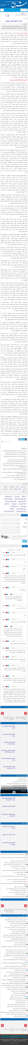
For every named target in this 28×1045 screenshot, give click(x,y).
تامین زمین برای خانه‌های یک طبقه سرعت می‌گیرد (16, 475)
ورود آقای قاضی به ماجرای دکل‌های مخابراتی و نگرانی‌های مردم (14, 896)
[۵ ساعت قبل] (21, 744)
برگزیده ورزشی (24, 795)
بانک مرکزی (5, 489)
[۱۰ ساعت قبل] (21, 845)
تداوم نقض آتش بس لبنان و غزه (19, 957)
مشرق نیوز (16, 4)
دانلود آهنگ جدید (22, 501)
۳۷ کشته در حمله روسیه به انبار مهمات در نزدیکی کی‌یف (15, 927)
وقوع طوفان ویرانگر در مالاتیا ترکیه (19, 993)
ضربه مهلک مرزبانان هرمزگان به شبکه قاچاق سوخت (16, 952)
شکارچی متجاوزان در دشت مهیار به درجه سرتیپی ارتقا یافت (8, 751)
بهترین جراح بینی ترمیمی (10, 501)
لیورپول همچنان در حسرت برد (20, 942)
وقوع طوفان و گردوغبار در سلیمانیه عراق (18, 923)
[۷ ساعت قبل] (20, 712)
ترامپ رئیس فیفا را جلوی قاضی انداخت (18, 890)
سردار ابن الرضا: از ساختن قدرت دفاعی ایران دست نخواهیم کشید (13, 968)
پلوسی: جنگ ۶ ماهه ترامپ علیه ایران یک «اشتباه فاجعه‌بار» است (13, 985)
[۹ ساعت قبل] (21, 837)
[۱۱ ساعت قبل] (20, 1024)
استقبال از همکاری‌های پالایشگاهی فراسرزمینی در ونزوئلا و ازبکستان (15, 469)
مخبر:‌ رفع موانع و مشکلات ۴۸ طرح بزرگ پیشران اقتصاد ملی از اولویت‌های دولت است (14, 466)
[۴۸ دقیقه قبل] (21, 728)
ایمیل (25, 523)
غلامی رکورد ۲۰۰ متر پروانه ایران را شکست (18, 974)
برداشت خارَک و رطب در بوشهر (8, 834)
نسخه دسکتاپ (14, 1036)
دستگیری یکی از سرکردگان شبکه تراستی (8, 727)
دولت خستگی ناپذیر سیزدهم (14, 21)
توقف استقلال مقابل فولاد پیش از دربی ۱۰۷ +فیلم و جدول (8, 799)
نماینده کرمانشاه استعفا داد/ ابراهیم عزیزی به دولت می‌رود (14, 463)
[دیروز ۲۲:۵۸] (21, 808)
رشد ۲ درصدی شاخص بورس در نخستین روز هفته (16, 1006)
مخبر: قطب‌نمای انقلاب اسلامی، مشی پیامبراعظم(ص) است (14, 955)
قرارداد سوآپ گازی (17, 489)
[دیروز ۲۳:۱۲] (21, 800)
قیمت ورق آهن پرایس (21, 509)
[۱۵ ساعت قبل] (7, 1024)
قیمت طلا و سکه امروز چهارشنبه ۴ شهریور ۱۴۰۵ (16, 783)
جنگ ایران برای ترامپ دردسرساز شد (19, 931)
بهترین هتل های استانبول (20, 499)
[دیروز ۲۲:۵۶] (21, 816)
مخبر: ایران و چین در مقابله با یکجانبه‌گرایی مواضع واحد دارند (14, 450)
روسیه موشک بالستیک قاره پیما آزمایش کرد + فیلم (16, 1014)
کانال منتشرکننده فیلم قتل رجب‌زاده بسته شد (9, 743)
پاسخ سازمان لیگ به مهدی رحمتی (19, 1008)
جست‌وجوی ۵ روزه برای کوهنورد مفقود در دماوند (16, 1004)
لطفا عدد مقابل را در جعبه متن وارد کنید (19, 536)
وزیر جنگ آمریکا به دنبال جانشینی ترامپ (18, 866)
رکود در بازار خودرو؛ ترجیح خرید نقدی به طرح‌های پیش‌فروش (8, 718)
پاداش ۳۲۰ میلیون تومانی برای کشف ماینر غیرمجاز (9, 767)
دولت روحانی (23, 487)
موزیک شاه (17, 496)
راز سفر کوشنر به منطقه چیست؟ (20, 970)
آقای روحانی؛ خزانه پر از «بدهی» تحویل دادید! (17, 460)
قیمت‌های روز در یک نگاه (22, 775)
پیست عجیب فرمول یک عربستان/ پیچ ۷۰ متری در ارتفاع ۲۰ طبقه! (13, 1012)
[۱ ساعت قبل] (20, 904)
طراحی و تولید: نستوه (14, 1043)
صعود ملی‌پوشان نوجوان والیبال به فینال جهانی (8, 815)
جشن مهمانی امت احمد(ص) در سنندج (8, 827)
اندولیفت (12, 509)
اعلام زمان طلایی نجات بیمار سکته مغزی (21, 1029)
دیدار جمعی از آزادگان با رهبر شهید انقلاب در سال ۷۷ (15, 953)
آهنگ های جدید (22, 504)
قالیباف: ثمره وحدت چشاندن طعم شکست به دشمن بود (15, 966)
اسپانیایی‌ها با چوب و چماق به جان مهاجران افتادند (16, 921)
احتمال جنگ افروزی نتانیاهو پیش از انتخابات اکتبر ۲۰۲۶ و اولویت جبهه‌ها (14, 884)
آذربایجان (5, 487)
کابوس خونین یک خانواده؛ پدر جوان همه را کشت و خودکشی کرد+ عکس (14, 858)
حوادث (25, 899)
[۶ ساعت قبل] (21, 760)
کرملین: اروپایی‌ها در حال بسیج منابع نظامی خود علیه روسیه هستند (15, 960)
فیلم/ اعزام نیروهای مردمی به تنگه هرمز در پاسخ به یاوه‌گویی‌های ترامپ (14, 854)
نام (26, 519)
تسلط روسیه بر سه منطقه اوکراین (19, 977)
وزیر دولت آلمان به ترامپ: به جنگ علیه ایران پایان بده (15, 941)
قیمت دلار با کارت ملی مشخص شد (19, 781)
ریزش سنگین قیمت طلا (21, 780)
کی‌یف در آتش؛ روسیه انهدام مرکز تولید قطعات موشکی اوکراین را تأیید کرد (14, 876)
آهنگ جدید (6, 504)
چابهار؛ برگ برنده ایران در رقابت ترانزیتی (18, 997)
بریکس (10, 489)
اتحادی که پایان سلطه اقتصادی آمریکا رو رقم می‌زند (16, 461)
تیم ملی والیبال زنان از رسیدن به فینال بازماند (17, 929)
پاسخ (4, 552)
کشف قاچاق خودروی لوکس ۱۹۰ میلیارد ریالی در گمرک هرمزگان (21, 718)
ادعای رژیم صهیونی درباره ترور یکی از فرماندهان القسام (15, 919)
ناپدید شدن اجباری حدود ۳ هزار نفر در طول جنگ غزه (15, 950)
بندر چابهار (24, 491)
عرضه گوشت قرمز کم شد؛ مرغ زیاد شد (18, 991)
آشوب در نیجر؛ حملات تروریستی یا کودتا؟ (18, 925)
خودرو (26, 707)
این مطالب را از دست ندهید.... (20, 723)
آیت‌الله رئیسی (12, 487)
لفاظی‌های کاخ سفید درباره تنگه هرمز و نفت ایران (16, 879)
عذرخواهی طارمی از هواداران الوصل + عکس (17, 981)
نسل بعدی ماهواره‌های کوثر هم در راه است (8, 759)
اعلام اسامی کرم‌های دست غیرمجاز (8, 1029)
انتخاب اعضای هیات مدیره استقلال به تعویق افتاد (16, 989)
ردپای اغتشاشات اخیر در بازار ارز (20, 479)
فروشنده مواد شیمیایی (21, 511)
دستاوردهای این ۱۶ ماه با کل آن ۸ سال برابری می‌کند (15, 452)
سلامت (25, 1019)
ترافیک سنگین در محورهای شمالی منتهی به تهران (16, 918)
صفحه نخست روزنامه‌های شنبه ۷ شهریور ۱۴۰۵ (8, 843)
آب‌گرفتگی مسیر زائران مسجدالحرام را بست (17, 1010)
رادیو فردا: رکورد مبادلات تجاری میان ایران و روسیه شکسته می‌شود (15, 457)
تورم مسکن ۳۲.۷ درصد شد (20, 1000)
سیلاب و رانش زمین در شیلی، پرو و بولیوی (18, 999)
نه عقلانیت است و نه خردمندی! (20, 868)
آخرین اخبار (24, 915)
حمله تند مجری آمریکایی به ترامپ (19, 872)
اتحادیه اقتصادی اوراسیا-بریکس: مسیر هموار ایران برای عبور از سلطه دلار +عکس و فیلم (14, 473)
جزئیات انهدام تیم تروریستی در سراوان (8, 735)
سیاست (23, 10)
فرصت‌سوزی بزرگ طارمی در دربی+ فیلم (18, 861)
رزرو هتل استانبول (8, 499)
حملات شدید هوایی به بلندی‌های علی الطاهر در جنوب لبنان (14, 935)
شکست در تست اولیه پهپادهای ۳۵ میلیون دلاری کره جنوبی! (14, 864)
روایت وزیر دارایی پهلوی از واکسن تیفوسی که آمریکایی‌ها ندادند (13, 477)
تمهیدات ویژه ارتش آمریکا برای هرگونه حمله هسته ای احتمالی (14, 870)
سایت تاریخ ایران (8, 496)
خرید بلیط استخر (14, 506)
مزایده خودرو (23, 506)
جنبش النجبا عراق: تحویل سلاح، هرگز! (18, 939)
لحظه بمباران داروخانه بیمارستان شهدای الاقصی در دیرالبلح (15, 976)
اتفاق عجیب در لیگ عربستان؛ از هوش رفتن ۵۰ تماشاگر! (15, 863)
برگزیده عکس (24, 823)
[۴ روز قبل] (7, 712)
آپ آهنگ (24, 496)
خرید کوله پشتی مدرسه (9, 511)
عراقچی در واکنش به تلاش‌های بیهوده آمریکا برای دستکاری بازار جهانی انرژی (14, 963)
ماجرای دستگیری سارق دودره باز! (21, 910)
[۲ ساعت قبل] (21, 736)
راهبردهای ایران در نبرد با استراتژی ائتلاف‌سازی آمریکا (15, 454)
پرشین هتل (14, 504)
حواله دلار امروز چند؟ (22, 778)
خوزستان (24, 489)
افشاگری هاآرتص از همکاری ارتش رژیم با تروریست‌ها (15, 987)
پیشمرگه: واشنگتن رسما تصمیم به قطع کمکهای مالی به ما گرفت (14, 979)
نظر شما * (24, 527)
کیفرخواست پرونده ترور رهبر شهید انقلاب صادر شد (16, 888)
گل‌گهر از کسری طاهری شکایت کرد (19, 881)
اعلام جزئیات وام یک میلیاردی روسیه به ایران (17, 892)
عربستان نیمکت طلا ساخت (20, 894)
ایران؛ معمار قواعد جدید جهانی (20, 1016)
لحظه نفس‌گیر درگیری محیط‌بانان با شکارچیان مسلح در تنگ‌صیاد (14, 790)
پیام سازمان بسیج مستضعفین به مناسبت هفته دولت (16, 972)
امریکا (17, 487)
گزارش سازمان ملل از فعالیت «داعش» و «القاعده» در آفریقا (14, 937)
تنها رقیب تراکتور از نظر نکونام (9, 806)
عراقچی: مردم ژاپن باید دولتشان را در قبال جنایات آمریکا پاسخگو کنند (14, 947)
